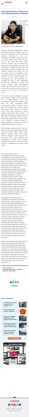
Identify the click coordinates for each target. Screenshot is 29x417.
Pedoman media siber (13, 409)
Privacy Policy (19, 408)
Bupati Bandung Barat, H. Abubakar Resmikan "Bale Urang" (13, 270)
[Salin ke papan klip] (18, 282)
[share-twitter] (13, 282)
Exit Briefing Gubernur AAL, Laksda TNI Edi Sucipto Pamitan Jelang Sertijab (10, 325)
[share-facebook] (11, 282)
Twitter (18, 406)
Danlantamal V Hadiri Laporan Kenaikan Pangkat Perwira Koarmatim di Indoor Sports (10, 332)
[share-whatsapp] (16, 282)
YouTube (21, 406)
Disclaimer (13, 408)
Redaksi (8, 408)
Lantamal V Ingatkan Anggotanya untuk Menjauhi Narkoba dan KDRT (10, 318)
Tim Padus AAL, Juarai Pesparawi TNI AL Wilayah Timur (10, 304)
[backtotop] (14, 398)
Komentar (15, 285)
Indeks (19, 409)
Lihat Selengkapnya (14, 338)
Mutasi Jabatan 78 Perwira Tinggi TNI (9, 310)
